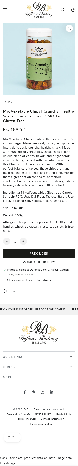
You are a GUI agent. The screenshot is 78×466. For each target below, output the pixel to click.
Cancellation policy (41, 423)
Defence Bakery (33, 409)
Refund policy (42, 413)
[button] (62, 9)
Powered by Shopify (18, 414)
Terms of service (27, 418)
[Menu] (5, 9)
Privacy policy (63, 413)
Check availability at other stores (29, 280)
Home (6, 102)
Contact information (52, 418)
